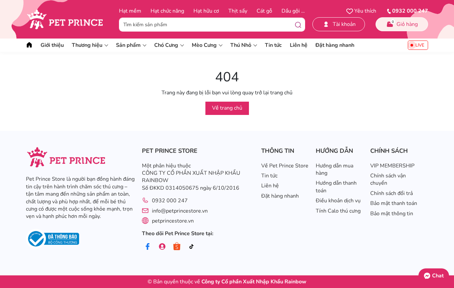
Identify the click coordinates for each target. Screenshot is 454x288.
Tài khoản (344, 24)
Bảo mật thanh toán (393, 203)
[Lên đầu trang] (446, 260)
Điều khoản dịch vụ (338, 200)
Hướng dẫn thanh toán (336, 186)
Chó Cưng (166, 45)
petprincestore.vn (173, 221)
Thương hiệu (87, 45)
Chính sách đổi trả (391, 193)
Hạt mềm (130, 11)
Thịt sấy (237, 11)
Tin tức (273, 45)
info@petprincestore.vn (180, 211)
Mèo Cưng (204, 45)
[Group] (162, 246)
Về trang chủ (227, 108)
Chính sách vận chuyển (388, 179)
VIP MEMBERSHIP (392, 165)
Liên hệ (298, 45)
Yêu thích (364, 11)
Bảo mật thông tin (391, 213)
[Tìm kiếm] (298, 25)
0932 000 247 (170, 200)
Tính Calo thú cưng (338, 211)
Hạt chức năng (167, 11)
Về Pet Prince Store (284, 165)
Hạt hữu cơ (206, 11)
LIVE (419, 45)
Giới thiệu (52, 45)
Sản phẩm (128, 45)
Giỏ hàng (405, 24)
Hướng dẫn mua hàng (334, 169)
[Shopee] (177, 246)
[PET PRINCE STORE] (68, 19)
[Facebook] (148, 246)
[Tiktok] (191, 246)
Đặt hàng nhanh (334, 45)
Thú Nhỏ (240, 45)
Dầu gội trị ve (297, 11)
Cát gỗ (264, 11)
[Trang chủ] (29, 45)
